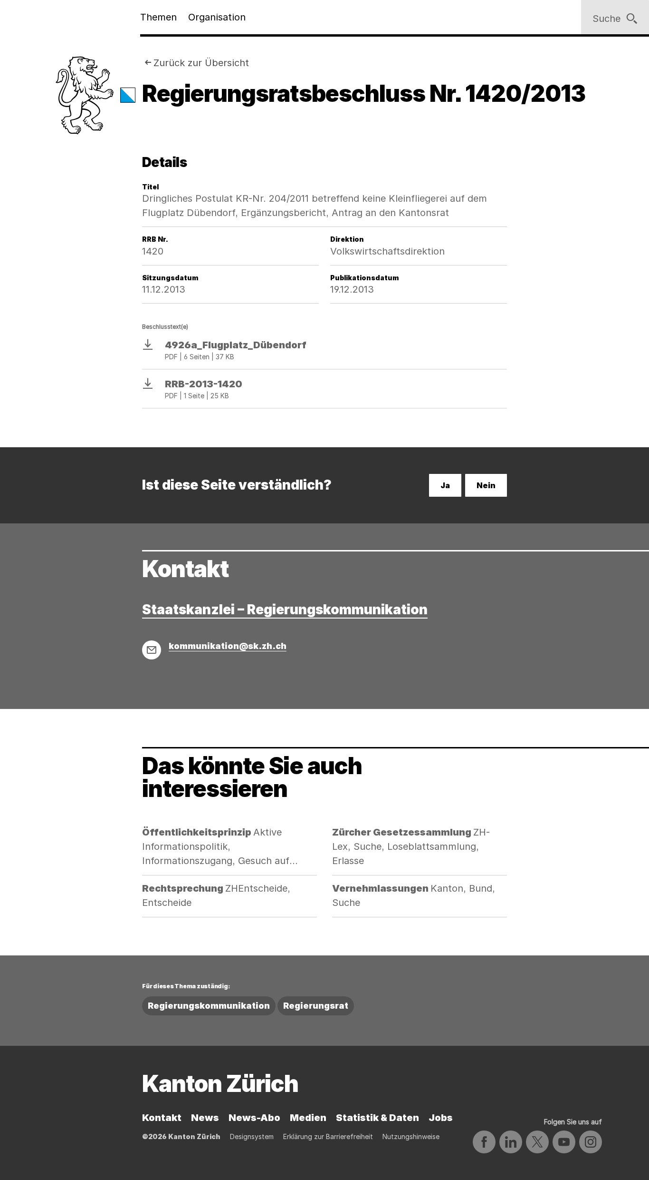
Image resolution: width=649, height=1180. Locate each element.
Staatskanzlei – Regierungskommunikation (285, 609)
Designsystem (252, 1136)
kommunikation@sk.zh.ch (227, 646)
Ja (445, 485)
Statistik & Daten (377, 1117)
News (205, 1117)
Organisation (217, 17)
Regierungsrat (315, 1006)
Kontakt (161, 1117)
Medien (308, 1117)
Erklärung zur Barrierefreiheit (328, 1136)
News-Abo (254, 1117)
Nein (486, 485)
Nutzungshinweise (410, 1136)
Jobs (441, 1117)
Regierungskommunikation (209, 1006)
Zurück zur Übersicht (201, 63)
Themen (158, 17)
